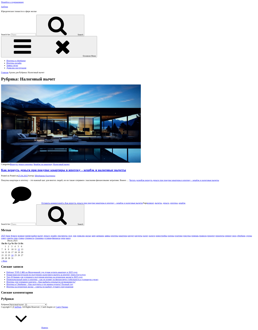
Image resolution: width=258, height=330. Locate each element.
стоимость (29, 238)
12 (19, 249)
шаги (68, 238)
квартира (123, 236)
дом (74, 236)
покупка (187, 236)
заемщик (100, 236)
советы (10, 238)
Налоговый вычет (61, 164)
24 (12, 255)
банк (8, 236)
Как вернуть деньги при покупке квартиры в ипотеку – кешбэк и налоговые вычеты (63, 170)
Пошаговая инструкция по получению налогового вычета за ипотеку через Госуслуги (46, 275)
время (28, 236)
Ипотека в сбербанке (16, 61)
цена (63, 238)
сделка (249, 236)
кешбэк (182, 203)
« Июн (4, 261)
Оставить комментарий (92, 203)
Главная (4, 72)
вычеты (158, 203)
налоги (152, 236)
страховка (39, 238)
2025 (3, 236)
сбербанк (241, 236)
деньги (166, 203)
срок (16, 238)
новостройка (161, 236)
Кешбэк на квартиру (43, 164)
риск (234, 236)
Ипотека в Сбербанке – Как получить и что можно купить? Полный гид (39, 284)
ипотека (174, 203)
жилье (88, 236)
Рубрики (5, 304)
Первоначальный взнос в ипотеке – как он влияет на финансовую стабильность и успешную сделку (52, 279)
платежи (179, 236)
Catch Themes (62, 307)
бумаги (14, 236)
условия (48, 238)
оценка (171, 236)
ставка (21, 238)
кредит (131, 236)
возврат (150, 203)
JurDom (4, 7)
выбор (34, 236)
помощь (195, 236)
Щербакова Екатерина (45, 176)
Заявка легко (12, 65)
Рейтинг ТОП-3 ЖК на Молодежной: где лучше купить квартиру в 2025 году (42, 272)
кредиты (138, 236)
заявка (107, 236)
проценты (220, 236)
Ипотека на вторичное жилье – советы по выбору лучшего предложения (39, 287)
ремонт (228, 236)
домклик (81, 236)
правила (203, 236)
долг (70, 236)
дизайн (53, 236)
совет (3, 238)
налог (145, 236)
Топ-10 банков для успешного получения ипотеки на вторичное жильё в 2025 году (44, 277)
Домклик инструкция (16, 68)
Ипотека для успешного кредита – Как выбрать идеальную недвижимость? (41, 282)
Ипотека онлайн (14, 63)
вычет (40, 236)
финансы (56, 238)
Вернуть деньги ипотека (21, 164)
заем (94, 236)
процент (211, 236)
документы (62, 236)
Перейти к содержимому (12, 2)
